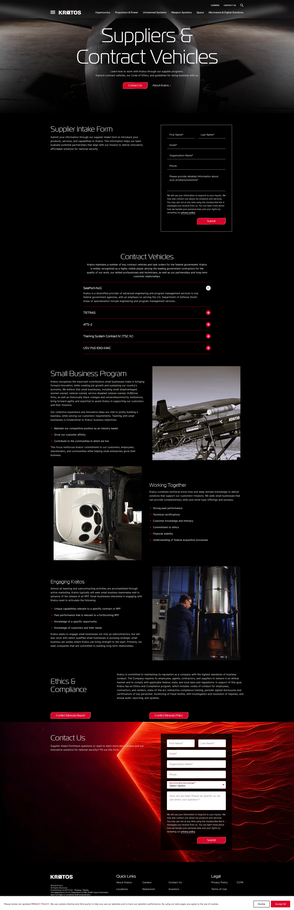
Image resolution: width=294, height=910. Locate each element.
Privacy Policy (219, 882)
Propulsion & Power (126, 12)
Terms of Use (219, 889)
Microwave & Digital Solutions (226, 12)
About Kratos (161, 85)
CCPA (240, 882)
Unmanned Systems (154, 12)
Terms (85, 890)
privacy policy (188, 212)
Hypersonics (102, 12)
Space (200, 12)
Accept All (280, 904)
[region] (147, 903)
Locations (122, 889)
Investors (174, 889)
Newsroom (148, 889)
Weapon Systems (181, 12)
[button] (53, 12)
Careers (215, 5)
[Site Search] (241, 5)
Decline (261, 904)
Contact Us (230, 5)
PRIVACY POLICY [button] (40, 904)
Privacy (78, 890)
